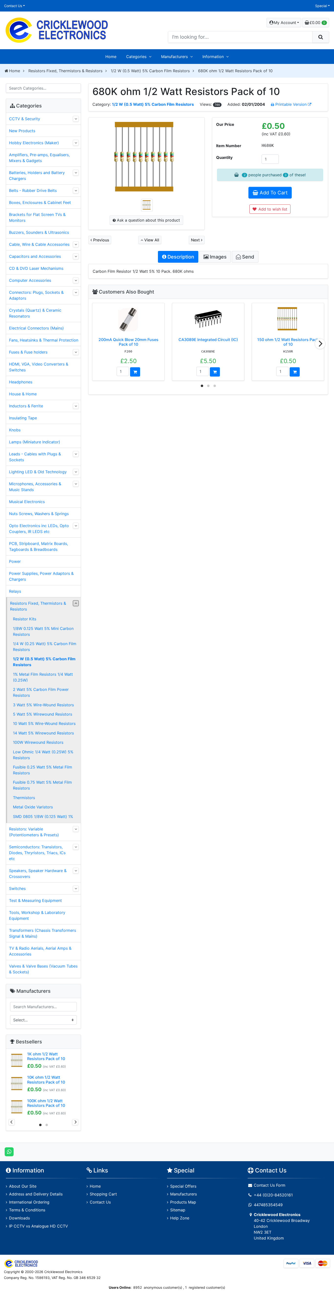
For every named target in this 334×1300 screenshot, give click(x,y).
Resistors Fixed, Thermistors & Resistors (65, 70)
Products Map (183, 1202)
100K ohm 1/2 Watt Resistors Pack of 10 (46, 1103)
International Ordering (29, 1202)
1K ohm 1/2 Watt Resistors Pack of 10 (46, 1056)
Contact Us (13, 6)
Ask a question (148, 220)
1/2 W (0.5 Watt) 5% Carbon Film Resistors (150, 70)
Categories (136, 56)
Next (196, 239)
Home (110, 56)
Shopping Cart (103, 1194)
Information (213, 56)
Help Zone (179, 1218)
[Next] (320, 343)
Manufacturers (174, 56)
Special (321, 6)
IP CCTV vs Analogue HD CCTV (38, 1226)
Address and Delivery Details (36, 1194)
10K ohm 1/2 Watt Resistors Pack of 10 (46, 1079)
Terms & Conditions (27, 1209)
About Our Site (22, 1186)
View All (151, 239)
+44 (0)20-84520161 (273, 1195)
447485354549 (268, 1204)
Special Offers (183, 1186)
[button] (284, 22)
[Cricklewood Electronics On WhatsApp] (9, 1151)
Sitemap (177, 1209)
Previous (100, 239)
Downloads (19, 1218)
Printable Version (291, 104)
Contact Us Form (269, 1185)
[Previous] (12, 1122)
